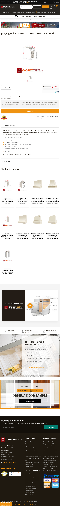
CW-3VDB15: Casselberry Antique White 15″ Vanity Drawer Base (22, 201)
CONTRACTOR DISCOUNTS (31, 12)
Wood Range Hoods (30, 486)
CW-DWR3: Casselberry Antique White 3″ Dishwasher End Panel (7, 236)
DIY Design (37, 7)
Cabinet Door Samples (30, 484)
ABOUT (55, 12)
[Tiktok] (11, 468)
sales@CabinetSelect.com (9, 462)
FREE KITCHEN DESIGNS (15, 12)
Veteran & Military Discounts (32, 462)
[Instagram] (7, 468)
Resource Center (29, 441)
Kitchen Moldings (29, 482)
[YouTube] (14, 468)
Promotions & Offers (30, 448)
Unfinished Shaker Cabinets (50, 466)
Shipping (27, 446)
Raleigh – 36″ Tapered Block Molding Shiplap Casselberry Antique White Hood (37, 236)
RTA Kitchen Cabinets (30, 488)
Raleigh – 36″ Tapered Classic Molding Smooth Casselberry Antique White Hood (52, 236)
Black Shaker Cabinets (48, 464)
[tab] (30, 125)
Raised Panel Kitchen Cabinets (50, 456)
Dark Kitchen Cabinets (48, 462)
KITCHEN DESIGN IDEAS (41, 12)
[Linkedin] (9, 468)
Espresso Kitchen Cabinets (50, 450)
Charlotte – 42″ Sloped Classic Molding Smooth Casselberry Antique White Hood (22, 236)
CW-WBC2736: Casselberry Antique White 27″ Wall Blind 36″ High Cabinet (7, 271)
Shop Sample (30, 401)
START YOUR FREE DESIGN (37, 368)
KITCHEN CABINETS (5, 12)
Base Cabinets (18, 19)
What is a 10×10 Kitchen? (31, 452)
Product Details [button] (9, 125)
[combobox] (26, 7)
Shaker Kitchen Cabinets (49, 452)
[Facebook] (2, 468)
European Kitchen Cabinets (50, 444)
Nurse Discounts (29, 464)
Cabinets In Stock (29, 492)
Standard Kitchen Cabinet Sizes (33, 456)
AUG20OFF (29, 2)
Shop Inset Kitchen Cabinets (50, 470)
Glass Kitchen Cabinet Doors (32, 478)
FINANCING (23, 12)
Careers (38, 504)
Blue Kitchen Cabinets (48, 448)
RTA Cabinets (11, 19)
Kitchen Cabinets (29, 494)
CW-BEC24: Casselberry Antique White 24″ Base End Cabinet (7, 201)
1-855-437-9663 (7, 459)
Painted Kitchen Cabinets (49, 460)
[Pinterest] (4, 468)
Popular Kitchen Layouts (31, 450)
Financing (27, 444)
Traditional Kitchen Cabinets (50, 454)
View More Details (6, 106)
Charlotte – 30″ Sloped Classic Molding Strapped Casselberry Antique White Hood (37, 201)
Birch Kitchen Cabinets (48, 458)
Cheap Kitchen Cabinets (49, 441)
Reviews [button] (7, 161)
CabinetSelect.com (4, 19)
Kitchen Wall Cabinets (30, 474)
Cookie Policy (31, 504)
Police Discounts (29, 466)
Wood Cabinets (29, 490)
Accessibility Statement (20, 504)
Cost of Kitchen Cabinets (31, 454)
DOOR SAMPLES (50, 12)
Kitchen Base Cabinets (30, 476)
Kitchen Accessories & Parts (32, 480)
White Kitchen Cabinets (49, 446)
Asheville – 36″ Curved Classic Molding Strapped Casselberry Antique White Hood (52, 201)
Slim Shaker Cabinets (48, 468)
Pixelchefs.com (34, 501)
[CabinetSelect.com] (8, 7)
